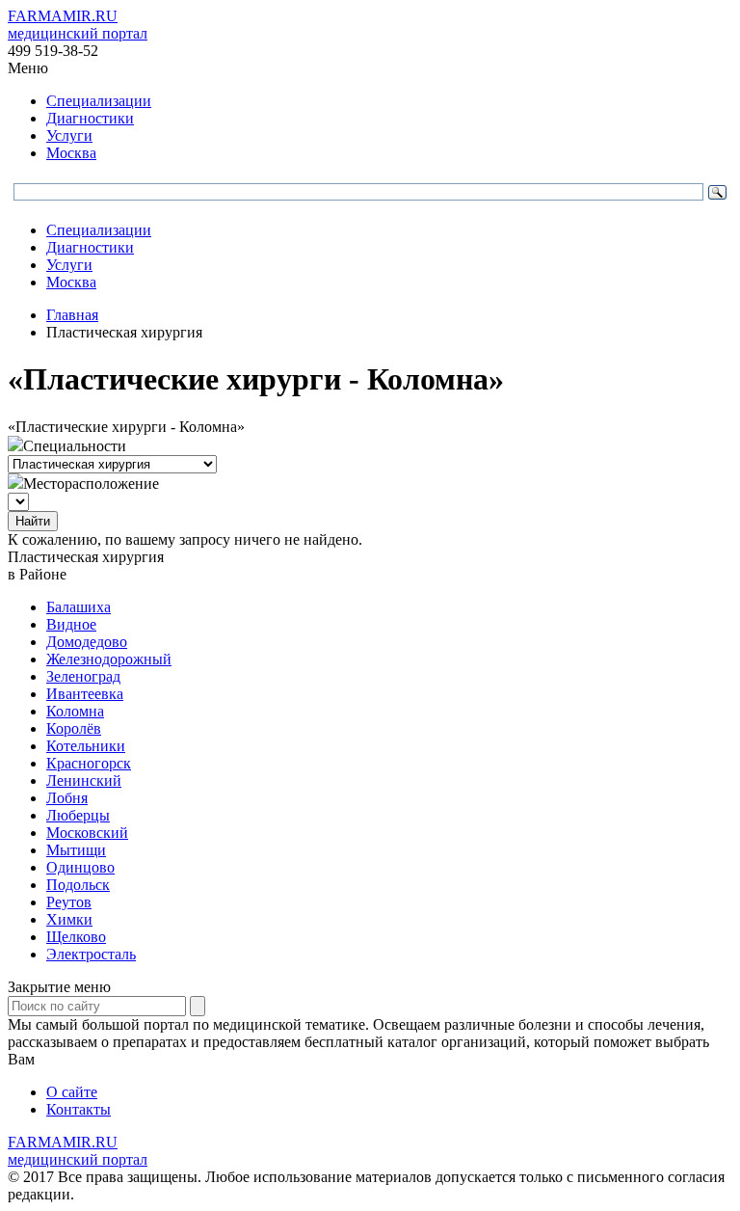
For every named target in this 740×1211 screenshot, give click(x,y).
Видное (71, 624)
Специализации (98, 101)
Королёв (73, 728)
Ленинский (83, 780)
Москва (71, 153)
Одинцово (80, 867)
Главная (72, 315)
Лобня (67, 798)
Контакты (78, 1109)
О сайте (71, 1092)
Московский (87, 832)
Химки (69, 919)
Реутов (69, 902)
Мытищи (76, 850)
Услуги (69, 135)
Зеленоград (83, 676)
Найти (32, 521)
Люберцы (78, 815)
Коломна (75, 711)
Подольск (78, 884)
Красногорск (88, 763)
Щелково (76, 936)
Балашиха (78, 607)
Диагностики (90, 118)
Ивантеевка (84, 694)
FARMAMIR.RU (77, 24)
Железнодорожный (109, 659)
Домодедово (86, 641)
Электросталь (91, 954)
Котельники (85, 746)
